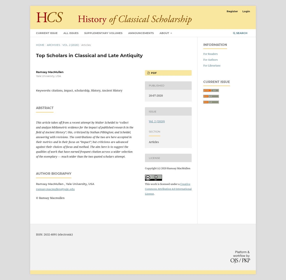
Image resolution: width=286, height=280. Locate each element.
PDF (153, 72)
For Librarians (211, 65)
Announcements (141, 33)
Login (246, 11)
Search (241, 33)
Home (40, 44)
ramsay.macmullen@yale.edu (55, 189)
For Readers (210, 54)
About (165, 33)
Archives (53, 44)
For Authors (210, 59)
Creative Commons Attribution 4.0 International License (168, 188)
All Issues (70, 33)
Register (232, 11)
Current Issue (47, 33)
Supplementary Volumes (103, 33)
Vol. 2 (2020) (70, 44)
